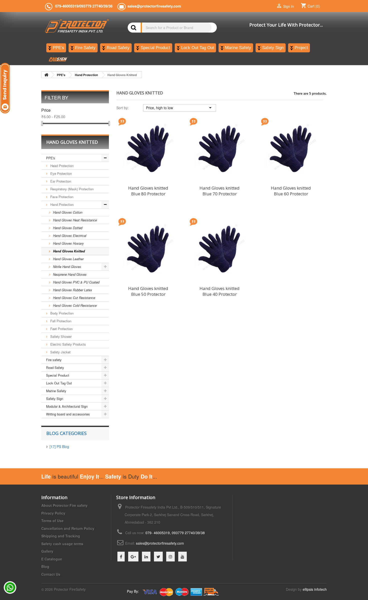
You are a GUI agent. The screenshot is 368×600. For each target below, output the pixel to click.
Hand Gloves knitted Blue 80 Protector (148, 191)
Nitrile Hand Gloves (66, 266)
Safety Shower (60, 336)
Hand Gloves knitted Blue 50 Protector (148, 291)
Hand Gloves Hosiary (68, 243)
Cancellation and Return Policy (67, 528)
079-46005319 (66, 6)
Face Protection (61, 196)
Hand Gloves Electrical (69, 235)
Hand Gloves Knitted (68, 251)
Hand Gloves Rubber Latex (72, 289)
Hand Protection (61, 204)
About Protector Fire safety (64, 505)
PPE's (50, 158)
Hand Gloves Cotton (67, 212)
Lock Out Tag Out (59, 383)
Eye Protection (60, 173)
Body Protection (61, 313)
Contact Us (50, 574)
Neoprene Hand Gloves (69, 274)
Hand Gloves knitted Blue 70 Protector (220, 191)
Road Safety (55, 367)
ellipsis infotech (315, 589)
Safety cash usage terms (62, 543)
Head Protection (61, 165)
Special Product (57, 375)
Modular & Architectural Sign (67, 406)
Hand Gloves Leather (68, 258)
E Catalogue (51, 558)
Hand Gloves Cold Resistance (74, 305)
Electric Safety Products (67, 344)
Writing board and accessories (68, 414)
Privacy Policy (53, 513)
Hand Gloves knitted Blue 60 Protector (291, 191)
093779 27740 (90, 6)
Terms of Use (52, 520)
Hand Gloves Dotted (67, 227)
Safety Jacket (60, 352)
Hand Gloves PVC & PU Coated (75, 282)
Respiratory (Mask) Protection (71, 189)
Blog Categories (66, 433)
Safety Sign (54, 398)
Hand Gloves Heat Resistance (74, 220)
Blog (45, 566)
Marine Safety (56, 390)
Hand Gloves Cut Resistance (73, 297)
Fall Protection (60, 321)
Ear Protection (60, 181)
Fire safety (54, 359)
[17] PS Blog (59, 446)
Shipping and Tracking (60, 535)
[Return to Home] (46, 75)
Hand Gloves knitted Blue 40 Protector (220, 291)
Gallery (47, 551)
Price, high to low (179, 108)
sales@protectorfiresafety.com (160, 543)
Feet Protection (61, 328)
